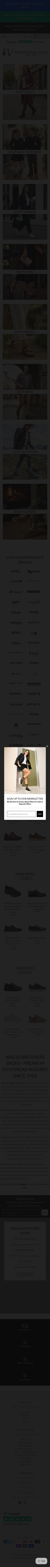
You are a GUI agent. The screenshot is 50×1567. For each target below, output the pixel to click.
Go (40, 814)
